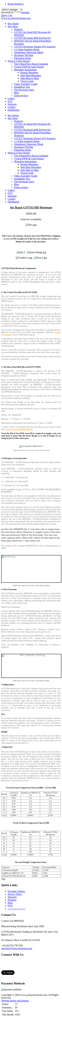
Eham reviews (21, 95)
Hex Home (13, 23)
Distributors (13, 110)
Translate (24, 12)
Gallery (11, 98)
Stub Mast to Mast (29, 78)
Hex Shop (13, 26)
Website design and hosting (15, 1000)
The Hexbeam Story (24, 89)
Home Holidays (16, 4)
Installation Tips (22, 87)
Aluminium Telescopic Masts (28, 52)
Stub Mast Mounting (30, 75)
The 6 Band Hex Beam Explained (31, 64)
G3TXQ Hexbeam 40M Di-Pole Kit (32, 38)
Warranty (12, 104)
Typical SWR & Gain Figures (29, 66)
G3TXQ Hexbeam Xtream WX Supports (34, 46)
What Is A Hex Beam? (19, 61)
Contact (11, 107)
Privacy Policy (15, 894)
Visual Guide (27, 81)
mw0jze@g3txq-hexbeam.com (16, 948)
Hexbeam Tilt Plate (23, 55)
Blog (16, 92)
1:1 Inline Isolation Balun (26, 49)
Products (18, 29)
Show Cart (6, 15)
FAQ (10, 101)
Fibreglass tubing (22, 58)
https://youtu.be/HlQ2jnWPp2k (19, 429)
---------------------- (16, 908)
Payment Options (16, 891)
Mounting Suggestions (25, 69)
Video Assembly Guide (25, 84)
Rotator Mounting (29, 72)
